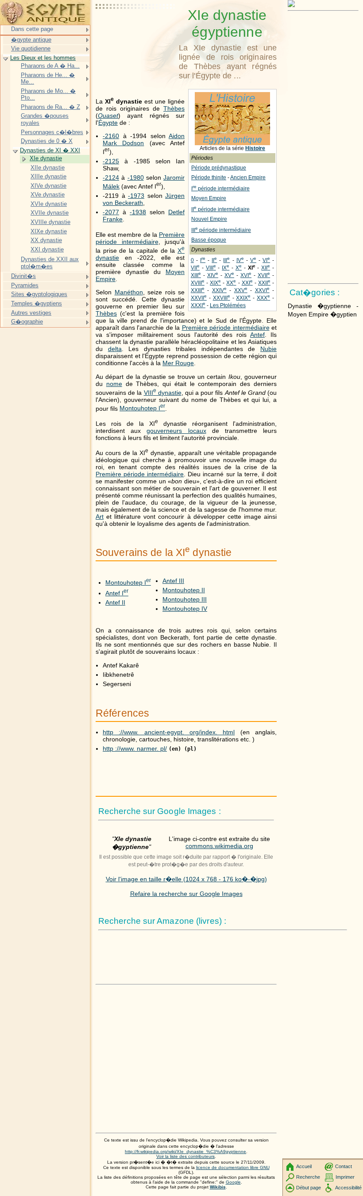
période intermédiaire (220, 188)
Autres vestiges (31, 312)
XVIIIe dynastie (50, 222)
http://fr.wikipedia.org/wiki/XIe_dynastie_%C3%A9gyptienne (185, 1151)
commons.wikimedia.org (219, 845)
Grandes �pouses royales (45, 119)
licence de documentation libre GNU (233, 1167)
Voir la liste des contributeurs (185, 1156)
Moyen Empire (208, 198)
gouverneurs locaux (176, 430)
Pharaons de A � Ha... (50, 65)
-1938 (138, 212)
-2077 (111, 212)
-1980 (135, 177)
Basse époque (208, 240)
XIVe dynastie (48, 185)
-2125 (111, 161)
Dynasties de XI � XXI (50, 150)
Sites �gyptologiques (39, 294)
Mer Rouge (178, 363)
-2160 (111, 135)
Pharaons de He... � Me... (48, 78)
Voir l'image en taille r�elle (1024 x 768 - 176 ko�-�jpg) (186, 879)
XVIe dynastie (49, 204)
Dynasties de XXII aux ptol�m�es (50, 263)
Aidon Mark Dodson (144, 139)
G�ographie (27, 321)
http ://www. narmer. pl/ (135, 748)
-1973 (136, 195)
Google (233, 1182)
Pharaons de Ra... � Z (50, 107)
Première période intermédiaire (140, 238)
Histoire (255, 148)
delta (115, 348)
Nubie (268, 348)
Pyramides (25, 285)
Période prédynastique (218, 168)
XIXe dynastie (49, 231)
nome (114, 383)
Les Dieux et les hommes (43, 57)
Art (100, 516)
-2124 (111, 177)
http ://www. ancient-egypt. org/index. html (169, 732)
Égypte (108, 122)
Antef (257, 334)
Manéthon (129, 292)
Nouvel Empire (209, 219)
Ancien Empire (248, 177)
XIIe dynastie (48, 167)
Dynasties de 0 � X (47, 141)
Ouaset (108, 115)
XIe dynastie (46, 158)
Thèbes (174, 108)
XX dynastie (46, 240)
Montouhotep (142, 408)
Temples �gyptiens (36, 303)
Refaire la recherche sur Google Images (186, 893)
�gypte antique (31, 39)
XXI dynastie (47, 249)
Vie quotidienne (30, 48)
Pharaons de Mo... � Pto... (48, 94)
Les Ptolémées (228, 305)
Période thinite (208, 177)
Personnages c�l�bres (52, 132)
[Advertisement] (135, 29)
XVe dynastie (48, 194)
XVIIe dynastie (50, 212)
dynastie (163, 392)
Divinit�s (23, 276)
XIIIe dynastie (48, 176)
